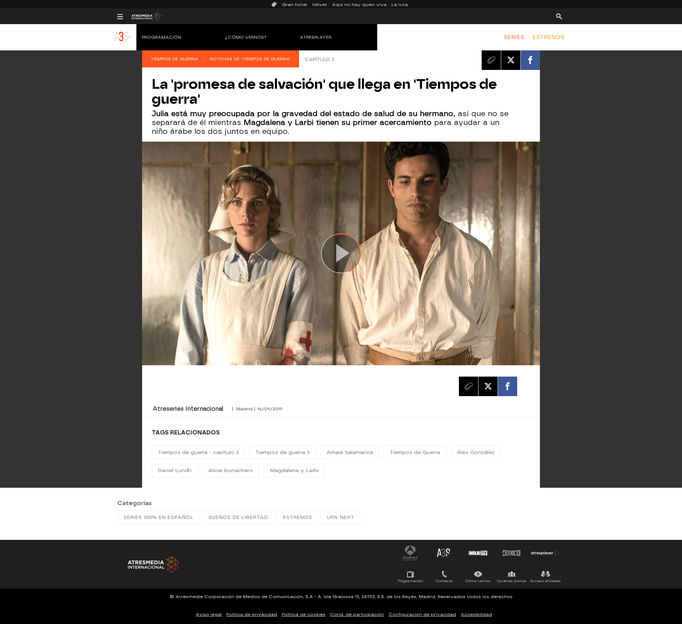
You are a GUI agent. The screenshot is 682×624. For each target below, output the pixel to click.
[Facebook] (530, 60)
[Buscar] (559, 16)
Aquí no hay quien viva (359, 4)
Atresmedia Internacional (153, 564)
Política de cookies (303, 614)
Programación (161, 37)
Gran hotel (294, 4)
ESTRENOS (548, 37)
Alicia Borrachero (230, 470)
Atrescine (511, 553)
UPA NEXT (340, 517)
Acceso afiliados (545, 581)
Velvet (319, 4)
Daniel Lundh (174, 470)
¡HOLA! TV (478, 553)
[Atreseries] (122, 44)
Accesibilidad (476, 614)
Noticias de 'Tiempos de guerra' (250, 58)
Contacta (444, 581)
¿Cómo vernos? (245, 37)
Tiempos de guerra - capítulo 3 (198, 452)
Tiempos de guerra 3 (282, 452)
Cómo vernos (478, 581)
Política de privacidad (251, 614)
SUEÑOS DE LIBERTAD (238, 517)
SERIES (514, 37)
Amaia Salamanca (349, 452)
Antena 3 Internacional (410, 553)
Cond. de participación (357, 614)
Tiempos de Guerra (415, 452)
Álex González (475, 452)
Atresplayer (315, 37)
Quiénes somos (511, 581)
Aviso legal (209, 614)
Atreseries (444, 553)
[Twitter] (510, 60)
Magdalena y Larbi (294, 470)
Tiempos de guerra (174, 58)
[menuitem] (514, 37)
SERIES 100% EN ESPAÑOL (158, 517)
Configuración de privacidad (422, 614)
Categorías (134, 503)
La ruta (399, 4)
